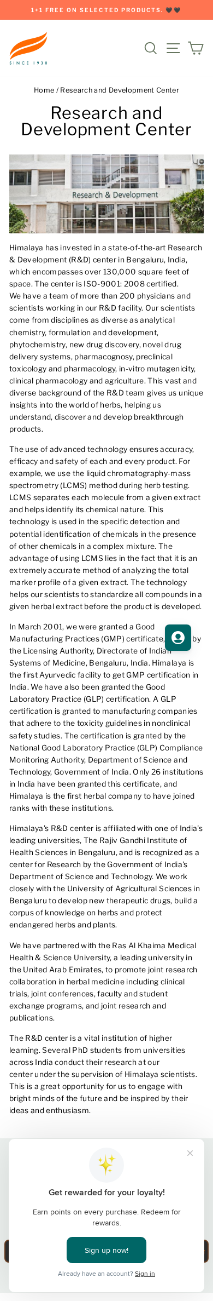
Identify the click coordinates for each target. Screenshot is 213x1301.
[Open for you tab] (178, 637)
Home (44, 90)
